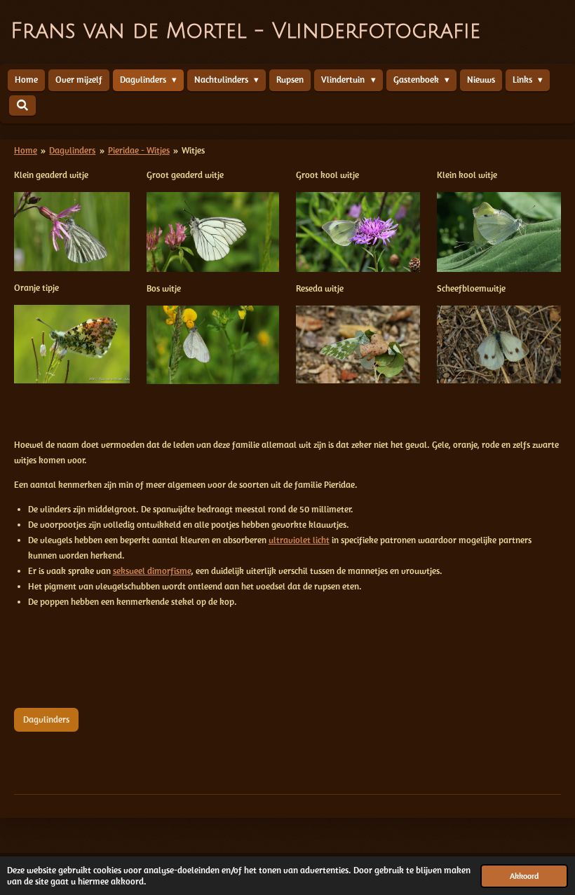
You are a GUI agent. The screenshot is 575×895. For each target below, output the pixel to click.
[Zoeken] (22, 105)
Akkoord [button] (524, 875)
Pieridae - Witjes (139, 150)
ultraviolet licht (299, 540)
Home (25, 150)
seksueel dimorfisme (152, 571)
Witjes (193, 150)
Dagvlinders (72, 150)
